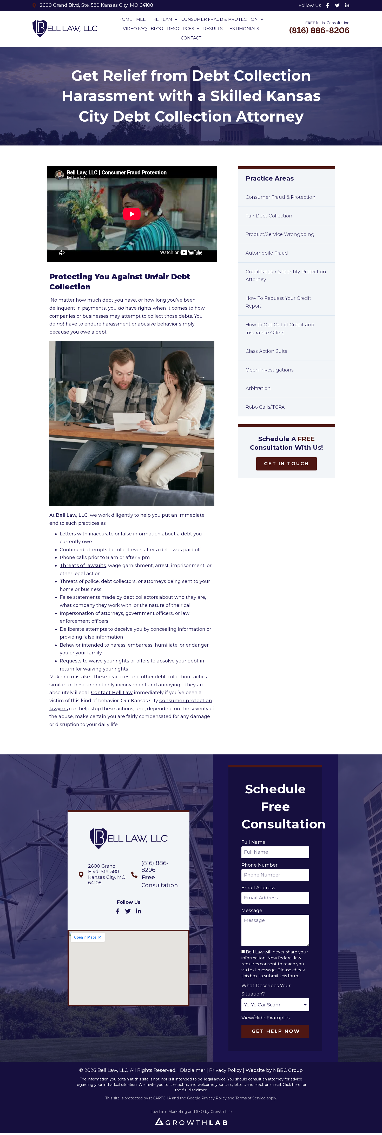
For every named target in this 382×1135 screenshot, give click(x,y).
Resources (180, 28)
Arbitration (258, 388)
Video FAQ (135, 28)
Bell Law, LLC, (72, 515)
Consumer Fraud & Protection (219, 19)
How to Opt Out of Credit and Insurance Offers (280, 329)
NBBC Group (288, 1070)
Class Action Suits (266, 351)
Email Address (258, 888)
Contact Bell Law (112, 692)
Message (251, 910)
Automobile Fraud (267, 253)
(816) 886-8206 (319, 30)
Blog (157, 28)
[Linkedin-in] (347, 5)
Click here (291, 1084)
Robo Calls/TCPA (265, 407)
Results (213, 28)
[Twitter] (337, 5)
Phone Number (259, 865)
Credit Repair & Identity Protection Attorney (286, 276)
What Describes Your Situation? (266, 990)
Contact (191, 38)
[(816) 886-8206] (134, 875)
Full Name (253, 842)
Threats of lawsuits (83, 565)
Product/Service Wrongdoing (280, 234)
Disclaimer (192, 1070)
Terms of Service (250, 1098)
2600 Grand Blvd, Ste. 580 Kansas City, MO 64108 (107, 874)
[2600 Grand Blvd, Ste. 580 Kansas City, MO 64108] (81, 875)
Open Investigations (270, 370)
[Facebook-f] (327, 5)
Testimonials (243, 28)
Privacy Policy (225, 1070)
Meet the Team (154, 19)
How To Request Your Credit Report (278, 302)
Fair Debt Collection (269, 216)
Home (125, 19)
